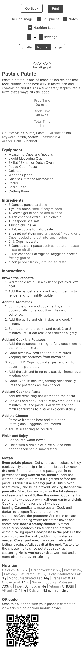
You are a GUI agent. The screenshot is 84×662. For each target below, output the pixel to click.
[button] (35, 64)
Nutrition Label (44, 28)
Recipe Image (22, 19)
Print (55, 8)
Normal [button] (42, 47)
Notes (73, 19)
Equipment (50, 19)
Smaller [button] (27, 47)
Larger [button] (58, 47)
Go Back (31, 8)
